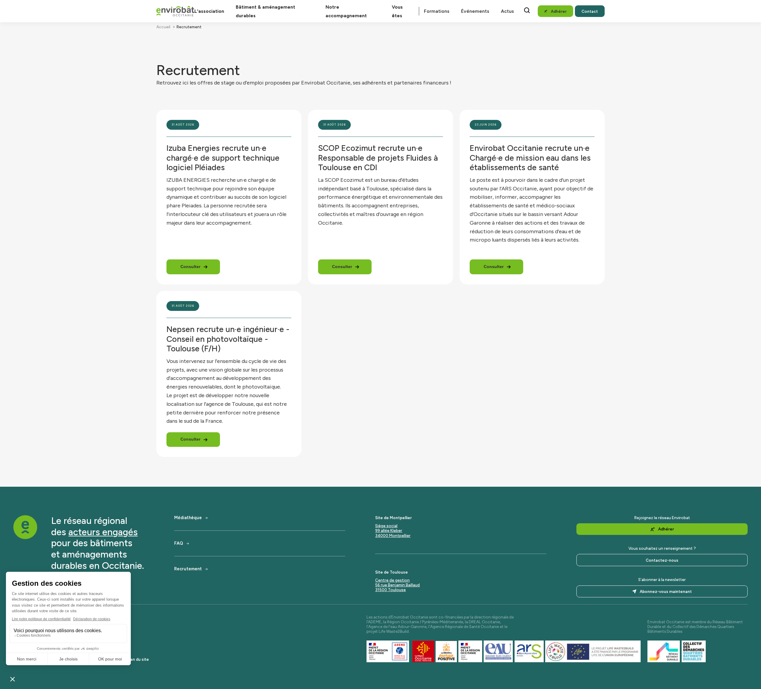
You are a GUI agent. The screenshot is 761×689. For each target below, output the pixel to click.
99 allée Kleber (388, 530)
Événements (475, 11)
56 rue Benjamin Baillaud (397, 584)
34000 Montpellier (393, 535)
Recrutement (188, 568)
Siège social (386, 525)
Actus (507, 11)
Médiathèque (188, 517)
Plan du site (138, 659)
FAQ (178, 543)
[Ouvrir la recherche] (527, 10)
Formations (436, 11)
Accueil (163, 26)
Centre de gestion (392, 580)
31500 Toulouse (390, 589)
